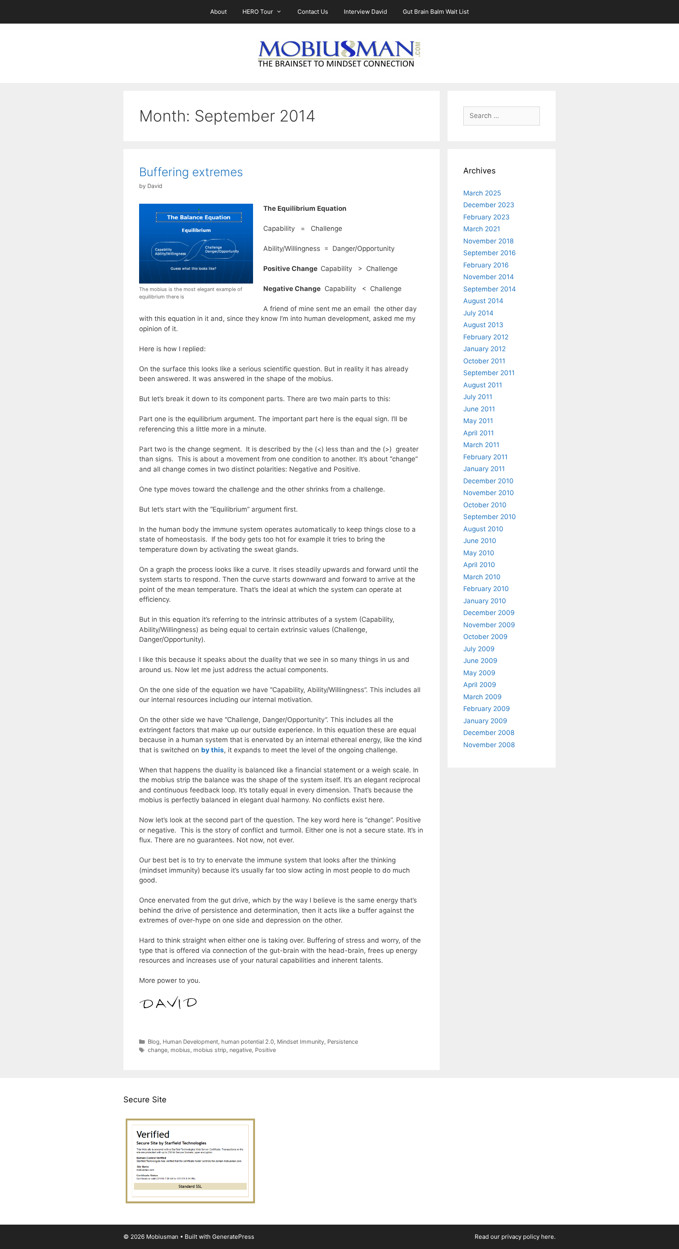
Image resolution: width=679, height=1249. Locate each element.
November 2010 (488, 493)
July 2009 (479, 649)
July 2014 (478, 313)
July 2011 (477, 397)
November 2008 (489, 745)
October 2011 (484, 361)
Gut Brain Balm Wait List (436, 11)
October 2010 (484, 505)
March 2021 (481, 229)
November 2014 (488, 277)
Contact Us (312, 11)
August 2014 (483, 301)
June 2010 (479, 541)
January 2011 (484, 469)
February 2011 (485, 457)
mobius (180, 1049)
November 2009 (489, 625)
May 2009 (479, 673)
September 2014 (489, 289)
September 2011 (489, 373)
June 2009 (480, 661)
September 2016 (489, 253)
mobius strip (209, 1049)
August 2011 (482, 385)
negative (240, 1049)
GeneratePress (233, 1236)
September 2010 (489, 517)
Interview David (365, 11)
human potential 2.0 (247, 1041)
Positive (265, 1049)
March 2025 (482, 193)
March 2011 (481, 445)
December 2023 (488, 205)
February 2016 (486, 265)
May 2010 (478, 553)
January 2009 (485, 721)
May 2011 (478, 421)
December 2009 (489, 613)
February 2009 (486, 709)
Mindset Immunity (300, 1041)
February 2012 (485, 337)
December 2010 (488, 481)
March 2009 (482, 697)
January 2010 (484, 601)
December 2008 (488, 733)
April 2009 (479, 685)
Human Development (190, 1041)
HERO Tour (257, 11)
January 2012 (484, 349)
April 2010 (479, 565)
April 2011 (478, 433)
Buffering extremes (191, 172)
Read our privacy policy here (514, 1236)
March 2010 (482, 577)
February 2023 (486, 217)
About (218, 11)
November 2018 (488, 241)
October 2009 (485, 637)
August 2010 (483, 529)
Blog (154, 1041)
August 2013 (483, 325)
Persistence (342, 1041)
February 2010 (486, 589)
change (157, 1049)
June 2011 (479, 409)
